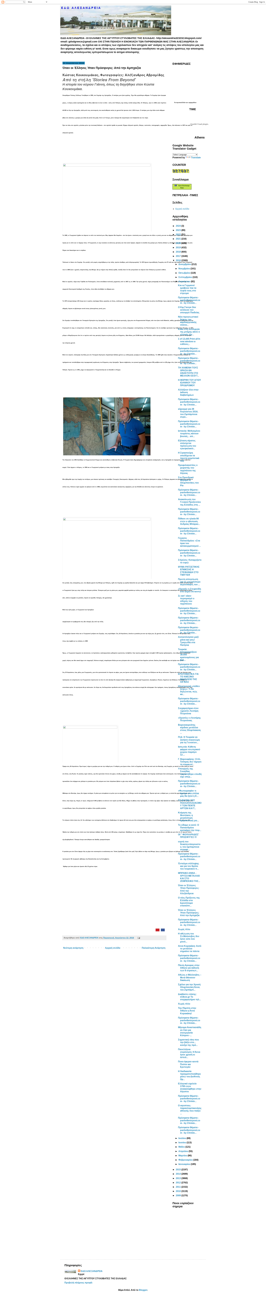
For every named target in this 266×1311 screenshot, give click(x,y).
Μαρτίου (183, 1155)
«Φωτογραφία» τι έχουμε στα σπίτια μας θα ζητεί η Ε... (188, 793)
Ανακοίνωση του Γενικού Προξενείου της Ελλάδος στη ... (189, 502)
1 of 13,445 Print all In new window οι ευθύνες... (189, 341)
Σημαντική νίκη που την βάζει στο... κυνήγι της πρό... (188, 1042)
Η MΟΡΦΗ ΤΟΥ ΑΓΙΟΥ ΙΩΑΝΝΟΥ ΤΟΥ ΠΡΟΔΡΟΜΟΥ (189, 382)
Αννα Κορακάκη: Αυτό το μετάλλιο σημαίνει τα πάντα (189, 948)
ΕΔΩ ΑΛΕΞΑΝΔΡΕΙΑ (92, 1271)
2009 (178, 1195)
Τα (175, 102)
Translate (196, 157)
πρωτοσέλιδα (180, 102)
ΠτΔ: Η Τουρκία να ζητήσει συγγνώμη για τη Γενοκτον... (189, 740)
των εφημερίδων (190, 102)
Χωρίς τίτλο (184, 929)
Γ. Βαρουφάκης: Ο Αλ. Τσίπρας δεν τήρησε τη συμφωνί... (190, 762)
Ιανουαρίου (184, 1164)
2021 (178, 239)
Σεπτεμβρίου (185, 277)
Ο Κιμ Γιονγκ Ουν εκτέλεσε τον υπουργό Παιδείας (188, 310)
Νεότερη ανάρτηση (73, 948)
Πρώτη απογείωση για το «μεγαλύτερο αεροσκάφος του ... (189, 582)
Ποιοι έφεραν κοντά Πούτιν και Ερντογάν (188, 1064)
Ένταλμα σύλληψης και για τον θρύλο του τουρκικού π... (188, 866)
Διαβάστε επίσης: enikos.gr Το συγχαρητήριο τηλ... (189, 997)
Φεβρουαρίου (185, 1160)
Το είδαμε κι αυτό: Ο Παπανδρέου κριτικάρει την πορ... (189, 827)
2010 (178, 1191)
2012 (178, 1182)
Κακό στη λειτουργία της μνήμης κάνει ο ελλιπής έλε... (189, 332)
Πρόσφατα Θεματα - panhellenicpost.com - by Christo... (189, 630)
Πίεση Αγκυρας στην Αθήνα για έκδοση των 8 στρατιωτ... (189, 968)
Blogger (143, 1290)
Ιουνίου (182, 1142)
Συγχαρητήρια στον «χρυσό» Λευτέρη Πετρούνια (188, 711)
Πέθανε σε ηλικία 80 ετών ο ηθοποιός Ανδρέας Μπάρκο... (189, 521)
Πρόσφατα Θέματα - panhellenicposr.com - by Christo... (189, 492)
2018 (178, 252)
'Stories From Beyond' (114, 79)
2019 (178, 247)
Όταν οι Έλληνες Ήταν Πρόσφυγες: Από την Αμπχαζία (189, 913)
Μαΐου (181, 1147)
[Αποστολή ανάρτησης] (138, 938)
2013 (178, 1178)
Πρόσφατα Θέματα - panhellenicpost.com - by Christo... (189, 300)
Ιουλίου (182, 1138)
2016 (178, 260)
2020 (178, 243)
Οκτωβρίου (184, 273)
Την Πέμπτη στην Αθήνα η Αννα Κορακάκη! (187, 1011)
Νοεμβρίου (184, 268)
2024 (178, 226)
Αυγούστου (184, 281)
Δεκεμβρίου (184, 264)
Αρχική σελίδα (112, 948)
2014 (178, 1174)
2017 (178, 256)
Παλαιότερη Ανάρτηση (153, 948)
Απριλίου (183, 1151)
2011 (178, 1187)
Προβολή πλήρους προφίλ (78, 1282)
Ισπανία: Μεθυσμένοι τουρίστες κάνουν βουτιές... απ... (189, 433)
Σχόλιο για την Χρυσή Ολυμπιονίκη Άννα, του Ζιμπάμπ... (189, 987)
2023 (178, 230)
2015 (178, 1169)
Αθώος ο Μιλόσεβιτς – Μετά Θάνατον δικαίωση (189, 977)
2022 (178, 234)
